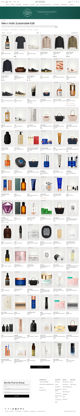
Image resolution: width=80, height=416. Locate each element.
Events (64, 396)
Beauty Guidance (66, 381)
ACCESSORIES (56, 4)
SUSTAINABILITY (64, 4)
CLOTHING (32, 4)
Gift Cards (64, 389)
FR (70, 1)
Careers (56, 384)
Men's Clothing (22, 29)
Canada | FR (7, 411)
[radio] (37, 32)
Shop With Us (57, 386)
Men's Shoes (30, 29)
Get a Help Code (42, 390)
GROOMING (25, 4)
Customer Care (58, 393)
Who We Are (57, 381)
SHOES (37, 4)
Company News (58, 399)
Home (14, 1)
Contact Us (41, 387)
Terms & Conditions (18, 411)
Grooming (36, 29)
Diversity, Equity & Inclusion (58, 390)
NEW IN (7, 4)
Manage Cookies (33, 411)
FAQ (71, 386)
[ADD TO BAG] (10, 50)
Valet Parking (65, 394)
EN (69, 1)
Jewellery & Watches (14, 29)
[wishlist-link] (74, 1)
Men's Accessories (5, 29)
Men (7, 1)
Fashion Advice (65, 384)
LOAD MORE (40, 367)
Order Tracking (73, 384)
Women (2, 1)
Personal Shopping (66, 386)
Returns (71, 381)
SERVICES (71, 4)
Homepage (4, 20)
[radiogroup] (40, 32)
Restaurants (65, 399)
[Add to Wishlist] (12, 50)
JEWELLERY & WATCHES (45, 4)
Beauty (10, 1)
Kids (18, 1)
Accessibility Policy (26, 411)
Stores (56, 402)
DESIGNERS (18, 4)
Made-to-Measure (66, 391)
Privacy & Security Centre (58, 396)
